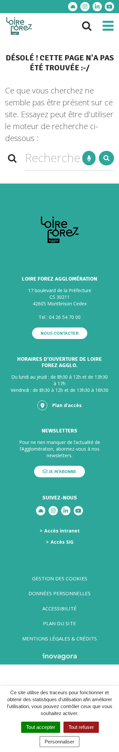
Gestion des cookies (59, 578)
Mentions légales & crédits (59, 638)
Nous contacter (60, 333)
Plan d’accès (67, 405)
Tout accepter (40, 727)
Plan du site (59, 623)
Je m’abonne (61, 471)
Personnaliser (59, 741)
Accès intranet (62, 531)
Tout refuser (81, 727)
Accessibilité (59, 608)
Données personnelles (59, 593)
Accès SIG (62, 542)
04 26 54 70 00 (65, 317)
